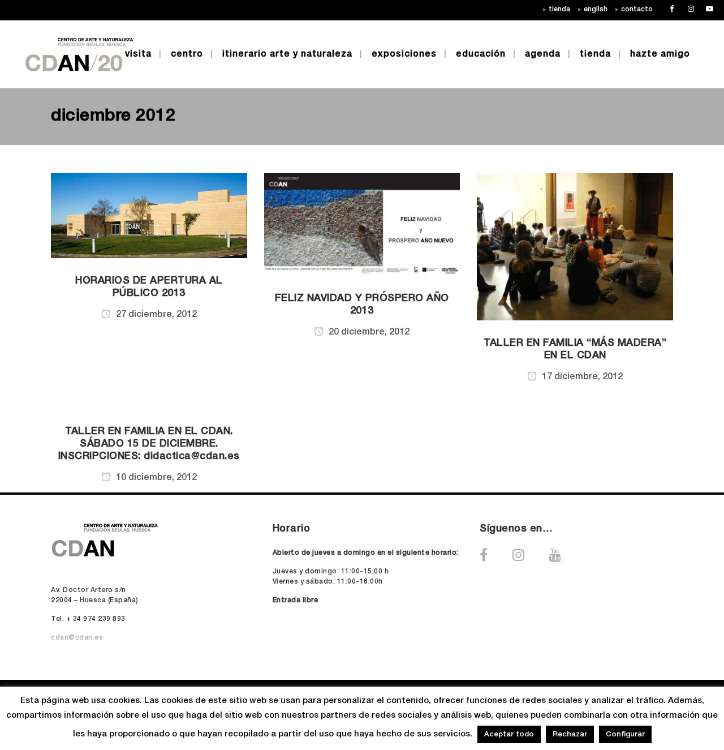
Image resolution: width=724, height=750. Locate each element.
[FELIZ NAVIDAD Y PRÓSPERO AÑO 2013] (362, 224)
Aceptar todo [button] (509, 734)
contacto (637, 9)
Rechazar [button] (570, 734)
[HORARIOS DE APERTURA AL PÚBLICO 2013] (149, 215)
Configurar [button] (625, 734)
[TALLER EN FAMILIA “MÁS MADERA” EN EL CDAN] (575, 246)
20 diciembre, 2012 (368, 332)
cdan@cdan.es (77, 638)
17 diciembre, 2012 (581, 377)
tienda (559, 9)
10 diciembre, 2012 (155, 478)
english (595, 9)
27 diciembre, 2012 (155, 315)
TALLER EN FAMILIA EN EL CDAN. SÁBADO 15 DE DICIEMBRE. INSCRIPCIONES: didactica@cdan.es (149, 444)
